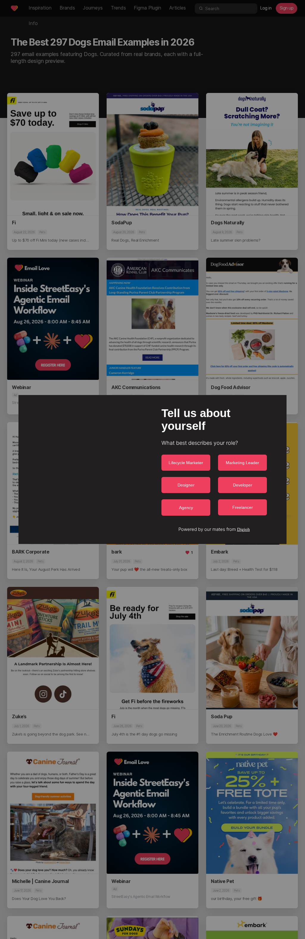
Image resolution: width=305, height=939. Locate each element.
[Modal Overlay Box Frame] (152, 469)
